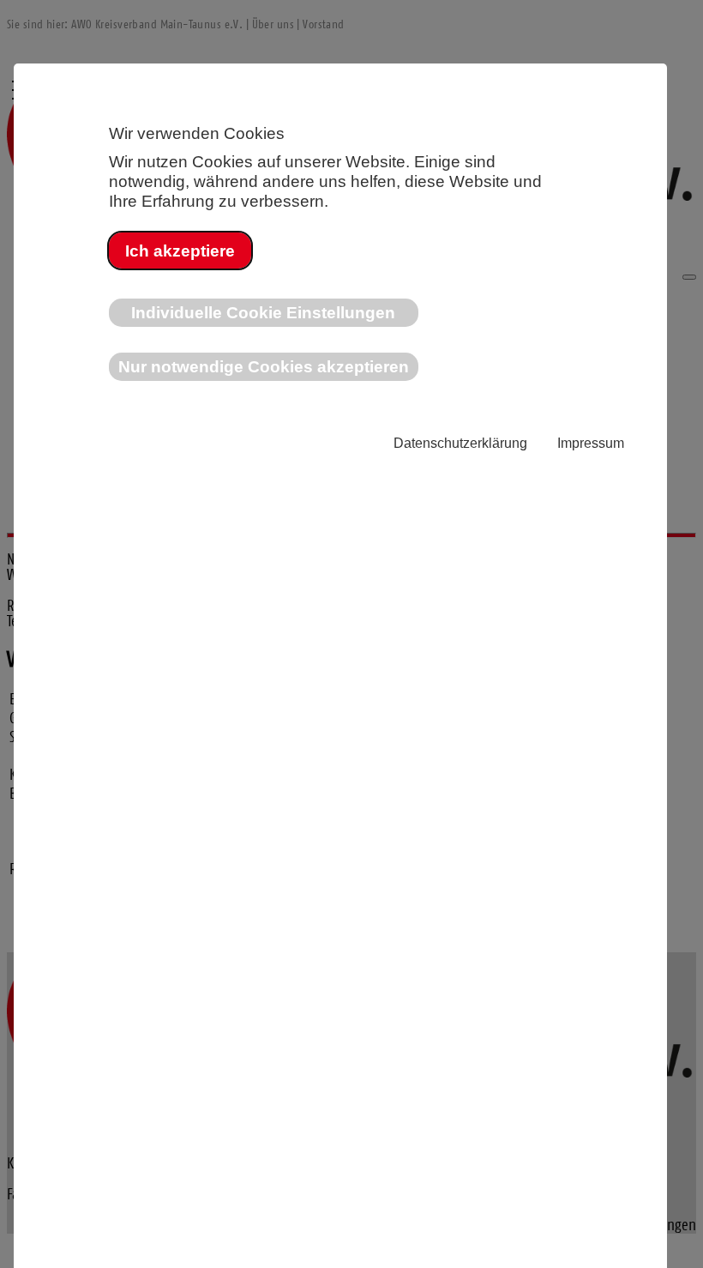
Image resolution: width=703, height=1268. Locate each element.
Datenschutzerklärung (460, 443)
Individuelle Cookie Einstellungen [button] (263, 312)
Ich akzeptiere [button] (180, 250)
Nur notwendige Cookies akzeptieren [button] (263, 366)
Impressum (590, 443)
